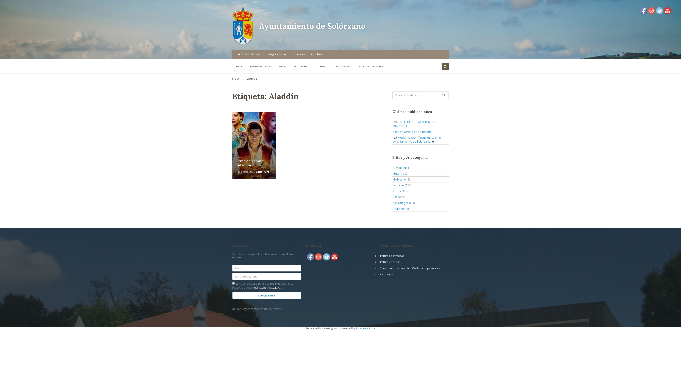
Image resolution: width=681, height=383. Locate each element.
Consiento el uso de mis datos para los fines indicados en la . (262, 285)
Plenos (397, 197)
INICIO (239, 66)
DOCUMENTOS (343, 66)
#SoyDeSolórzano (277, 54)
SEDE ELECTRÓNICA (249, 54)
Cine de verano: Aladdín (251, 163)
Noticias (252, 79)
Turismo (399, 209)
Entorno (398, 174)
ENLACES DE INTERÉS (371, 66)
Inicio (235, 79)
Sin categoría (402, 203)
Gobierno (399, 179)
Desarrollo (400, 168)
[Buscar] (444, 95)
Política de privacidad (392, 255)
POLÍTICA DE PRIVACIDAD (267, 287)
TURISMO (321, 66)
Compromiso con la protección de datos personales (410, 268)
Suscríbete (316, 54)
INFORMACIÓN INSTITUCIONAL (268, 66)
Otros (397, 191)
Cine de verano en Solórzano (412, 132)
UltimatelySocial (365, 328)
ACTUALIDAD (301, 66)
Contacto (299, 54)
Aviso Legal (386, 274)
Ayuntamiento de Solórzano (312, 26)
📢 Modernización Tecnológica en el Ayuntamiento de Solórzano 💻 (417, 139)
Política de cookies (391, 262)
